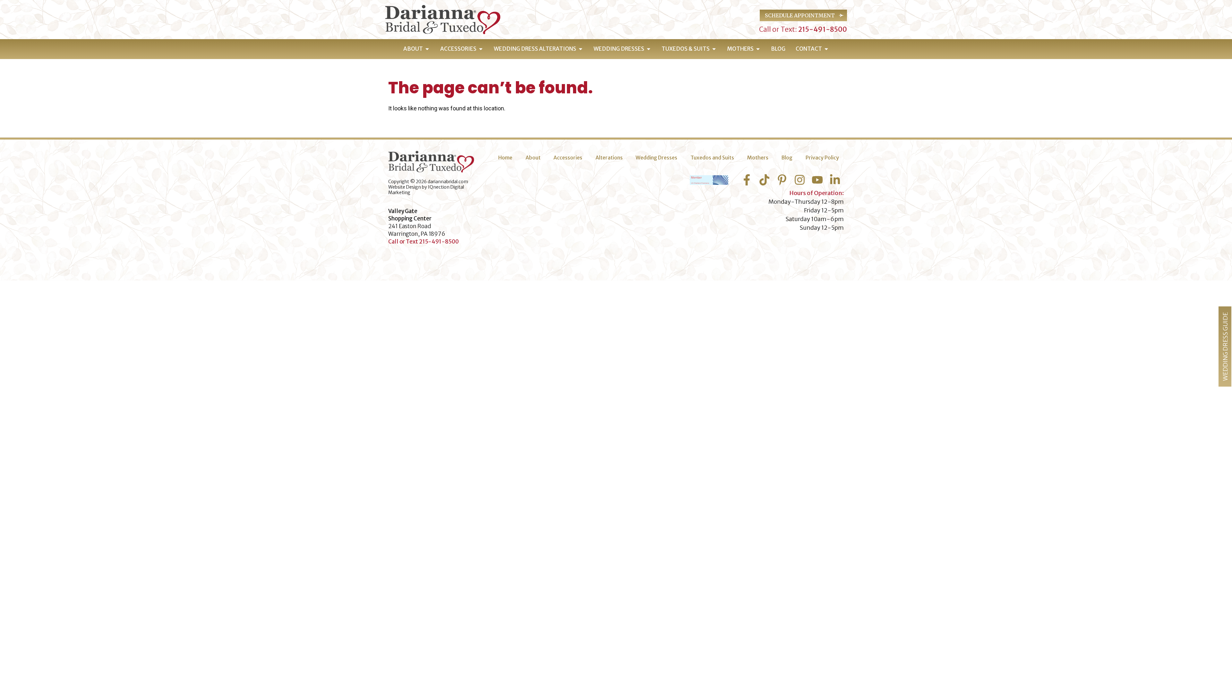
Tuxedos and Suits (712, 157)
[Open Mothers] (758, 49)
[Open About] (427, 49)
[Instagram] (799, 179)
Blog (786, 157)
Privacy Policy (822, 157)
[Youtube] (817, 179)
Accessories (567, 157)
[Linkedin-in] (835, 179)
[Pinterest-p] (782, 179)
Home (505, 157)
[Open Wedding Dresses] (648, 49)
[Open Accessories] (480, 49)
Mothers (757, 157)
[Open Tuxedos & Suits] (714, 49)
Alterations (609, 157)
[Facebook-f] (746, 179)
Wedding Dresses (656, 157)
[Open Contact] (826, 49)
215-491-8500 (822, 29)
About (533, 157)
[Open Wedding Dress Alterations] (580, 49)
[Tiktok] (764, 179)
